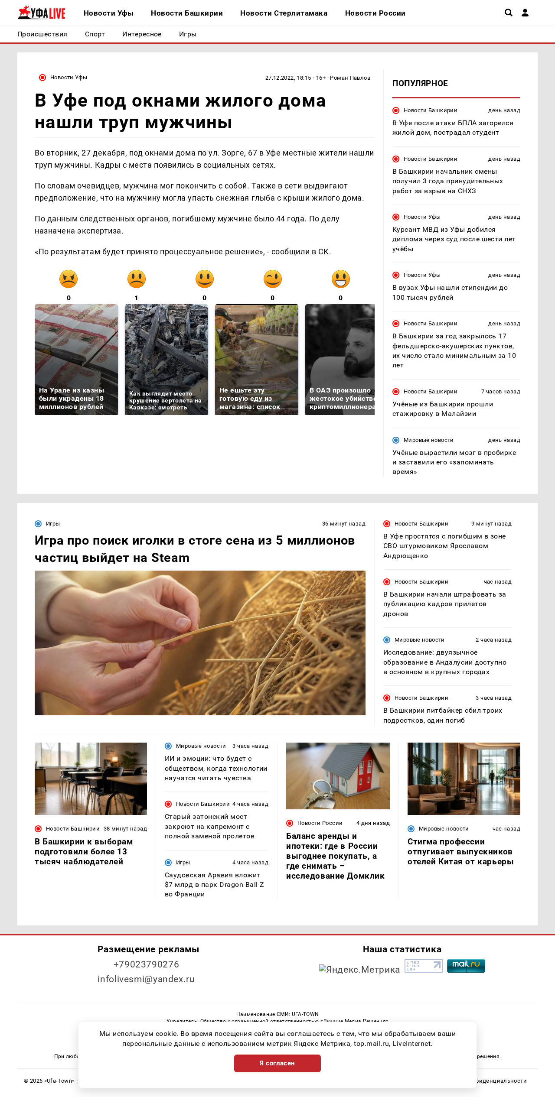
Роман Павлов (350, 78)
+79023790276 (147, 964)
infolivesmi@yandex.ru (146, 979)
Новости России (320, 823)
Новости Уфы (68, 77)
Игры (53, 523)
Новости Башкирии (430, 110)
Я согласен (277, 1063)
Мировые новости (429, 440)
